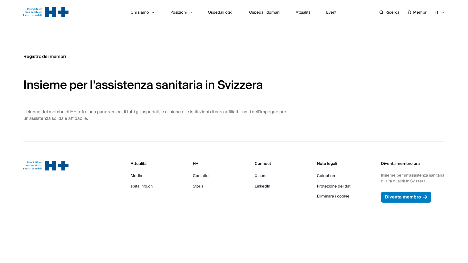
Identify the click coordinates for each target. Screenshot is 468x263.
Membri (420, 12)
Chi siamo (140, 12)
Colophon (326, 175)
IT (437, 12)
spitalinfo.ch (142, 186)
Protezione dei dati (334, 186)
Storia (198, 186)
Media (136, 175)
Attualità (303, 12)
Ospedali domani (264, 12)
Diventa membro (403, 197)
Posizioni (178, 12)
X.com (261, 175)
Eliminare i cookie (333, 196)
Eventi (331, 12)
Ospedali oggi (221, 12)
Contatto (201, 175)
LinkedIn (262, 186)
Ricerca (392, 12)
